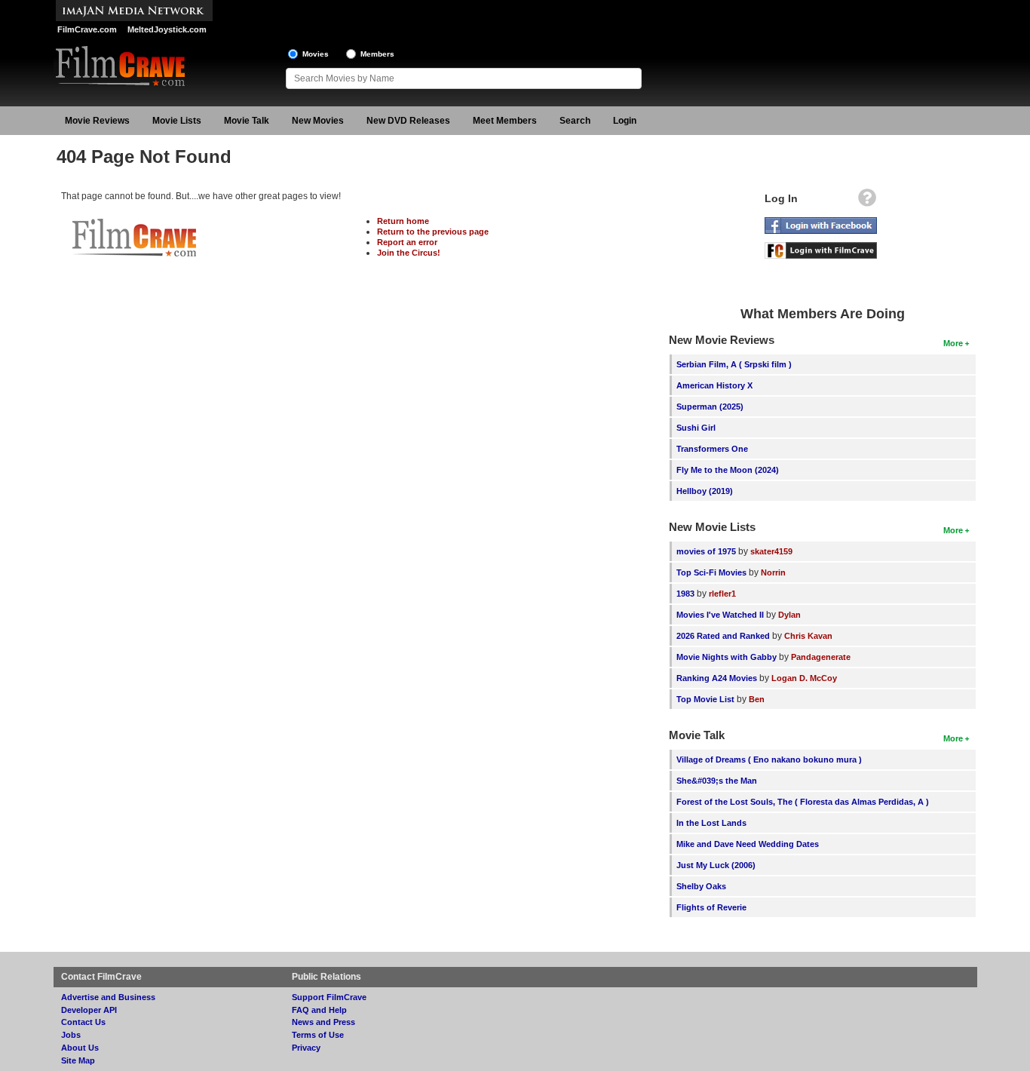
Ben (757, 699)
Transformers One (712, 448)
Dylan (789, 614)
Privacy (306, 1047)
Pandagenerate (821, 656)
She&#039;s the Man (716, 780)
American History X (714, 385)
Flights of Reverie (711, 907)
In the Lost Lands (711, 822)
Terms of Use (318, 1034)
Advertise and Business (108, 997)
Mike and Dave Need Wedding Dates (747, 844)
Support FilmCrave (329, 997)
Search (574, 120)
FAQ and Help (319, 1009)
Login (624, 120)
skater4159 (771, 551)
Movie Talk (246, 120)
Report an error (407, 242)
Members (377, 54)
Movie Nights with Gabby (726, 656)
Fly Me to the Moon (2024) (727, 469)
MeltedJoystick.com (167, 29)
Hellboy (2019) (704, 491)
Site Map (78, 1060)
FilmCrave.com (87, 29)
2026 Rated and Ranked (723, 635)
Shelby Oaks (701, 886)
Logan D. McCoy (804, 678)
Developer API (89, 1009)
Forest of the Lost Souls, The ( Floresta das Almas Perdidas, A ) (802, 801)
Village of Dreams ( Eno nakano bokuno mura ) (769, 759)
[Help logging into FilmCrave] (867, 201)
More (953, 343)
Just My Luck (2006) (716, 865)
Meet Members (505, 120)
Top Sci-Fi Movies (711, 572)
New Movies (318, 120)
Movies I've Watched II (720, 614)
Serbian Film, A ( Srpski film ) (734, 364)
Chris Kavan (808, 635)
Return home (403, 221)
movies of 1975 (706, 551)
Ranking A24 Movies (716, 678)
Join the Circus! (408, 252)
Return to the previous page (433, 231)
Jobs (71, 1034)
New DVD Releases (408, 120)
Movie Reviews (97, 120)
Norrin (773, 572)
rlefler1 (722, 593)
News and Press (323, 1022)
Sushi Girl (696, 427)
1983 (685, 593)
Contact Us (83, 1022)
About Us (80, 1047)
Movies (315, 54)
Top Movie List (705, 699)
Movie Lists (176, 120)
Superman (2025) (709, 406)
